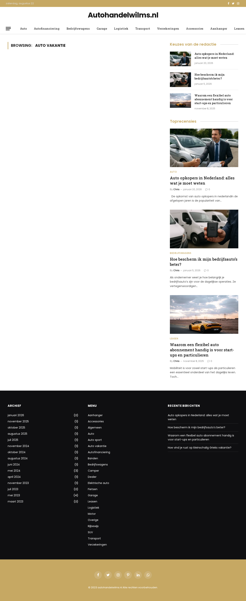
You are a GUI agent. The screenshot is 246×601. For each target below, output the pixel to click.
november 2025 (18, 421)
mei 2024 (14, 471)
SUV (90, 532)
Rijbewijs (93, 526)
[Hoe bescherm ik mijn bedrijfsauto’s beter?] (180, 79)
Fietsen (92, 489)
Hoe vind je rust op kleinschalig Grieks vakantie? (199, 447)
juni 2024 (14, 464)
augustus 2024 (18, 458)
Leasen (174, 338)
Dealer (92, 477)
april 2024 (14, 477)
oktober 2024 (17, 452)
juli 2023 (13, 489)
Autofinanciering (47, 28)
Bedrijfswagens (78, 28)
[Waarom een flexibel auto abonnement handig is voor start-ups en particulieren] (180, 100)
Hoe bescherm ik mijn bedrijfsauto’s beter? (209, 76)
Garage (102, 28)
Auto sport (95, 440)
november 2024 (18, 446)
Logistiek (121, 28)
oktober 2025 (16, 427)
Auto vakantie (97, 446)
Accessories (194, 28)
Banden (93, 458)
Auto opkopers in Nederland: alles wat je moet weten (214, 55)
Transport (142, 28)
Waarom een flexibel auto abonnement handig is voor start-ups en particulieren (213, 99)
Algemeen (95, 427)
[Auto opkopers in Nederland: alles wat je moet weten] (180, 59)
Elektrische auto (98, 483)
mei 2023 (14, 495)
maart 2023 (15, 501)
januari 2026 (16, 415)
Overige (93, 520)
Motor (92, 514)
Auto (23, 28)
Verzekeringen (168, 28)
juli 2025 (13, 440)
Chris (176, 189)
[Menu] (8, 28)
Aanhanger (218, 28)
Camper (93, 471)
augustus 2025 (17, 434)
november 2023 (18, 483)
